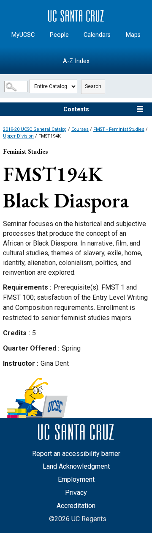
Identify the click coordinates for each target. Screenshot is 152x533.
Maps (133, 35)
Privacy (76, 493)
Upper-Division (18, 136)
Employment (76, 479)
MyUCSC (23, 35)
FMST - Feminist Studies (118, 129)
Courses (80, 129)
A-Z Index (76, 61)
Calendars (97, 35)
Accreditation (76, 506)
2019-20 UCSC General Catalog (35, 129)
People (59, 35)
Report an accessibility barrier (76, 454)
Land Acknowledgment (76, 466)
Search (93, 86)
